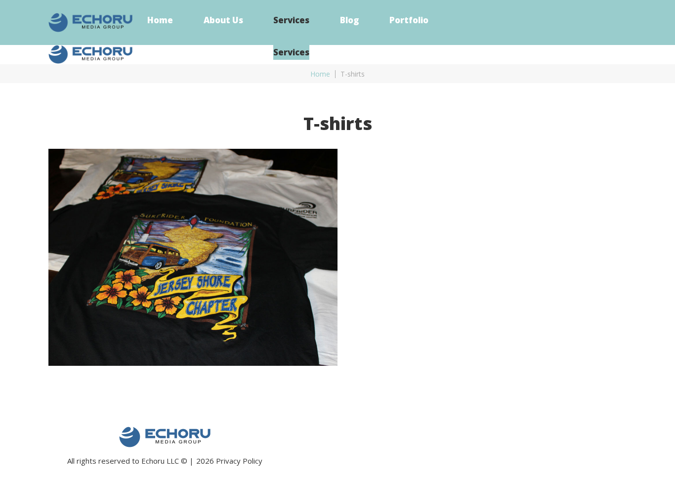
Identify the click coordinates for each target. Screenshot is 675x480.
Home (320, 74)
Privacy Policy (239, 461)
